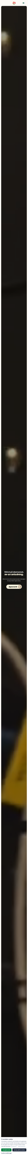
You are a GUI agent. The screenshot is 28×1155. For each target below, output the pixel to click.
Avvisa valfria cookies (19, 1150)
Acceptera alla (6, 1150)
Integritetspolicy (21, 1146)
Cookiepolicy (14, 1146)
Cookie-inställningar (6, 1153)
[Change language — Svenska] (24, 3)
